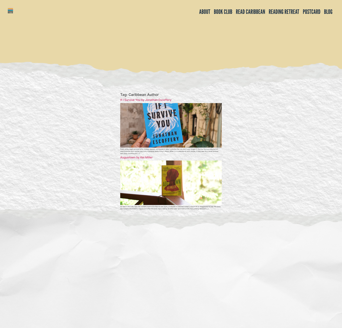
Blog (328, 11)
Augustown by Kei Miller (136, 157)
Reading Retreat (284, 11)
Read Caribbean (250, 11)
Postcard (311, 11)
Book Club (223, 11)
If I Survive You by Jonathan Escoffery (145, 100)
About (204, 11)
